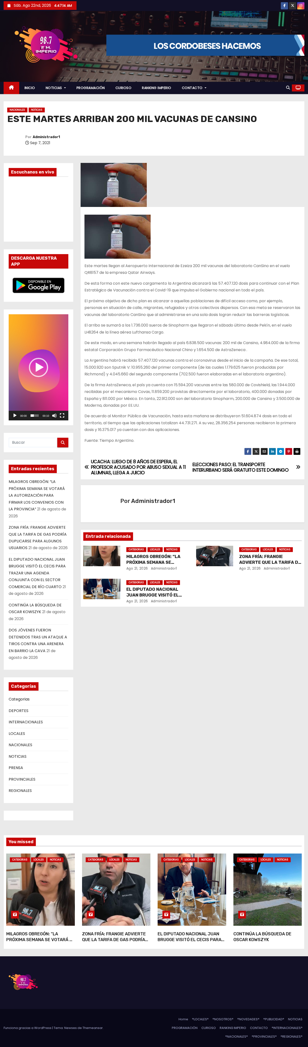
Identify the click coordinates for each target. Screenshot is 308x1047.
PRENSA (16, 768)
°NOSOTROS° (222, 1019)
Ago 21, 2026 (137, 568)
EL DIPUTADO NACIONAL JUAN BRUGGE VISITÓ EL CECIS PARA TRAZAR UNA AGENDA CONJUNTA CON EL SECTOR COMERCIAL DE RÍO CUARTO (37, 573)
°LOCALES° (200, 1019)
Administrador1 (46, 137)
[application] (38, 367)
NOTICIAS (54, 87)
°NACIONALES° (236, 1036)
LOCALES (17, 733)
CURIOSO (124, 87)
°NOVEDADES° (248, 1019)
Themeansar (93, 1028)
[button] (288, 87)
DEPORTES (18, 710)
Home (183, 1019)
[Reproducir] (15, 415)
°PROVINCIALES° (264, 1036)
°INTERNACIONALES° (287, 1028)
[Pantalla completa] (62, 415)
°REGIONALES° (291, 1036)
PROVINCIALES (22, 779)
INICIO (30, 87)
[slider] (35, 415)
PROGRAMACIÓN (91, 87)
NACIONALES (17, 110)
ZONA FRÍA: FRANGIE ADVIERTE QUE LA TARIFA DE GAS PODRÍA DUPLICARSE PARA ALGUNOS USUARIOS (114, 942)
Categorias (19, 699)
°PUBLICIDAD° (273, 1019)
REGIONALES (20, 790)
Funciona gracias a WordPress (28, 1028)
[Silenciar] (54, 415)
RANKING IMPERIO (156, 87)
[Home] (11, 88)
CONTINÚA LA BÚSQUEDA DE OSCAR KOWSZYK (262, 936)
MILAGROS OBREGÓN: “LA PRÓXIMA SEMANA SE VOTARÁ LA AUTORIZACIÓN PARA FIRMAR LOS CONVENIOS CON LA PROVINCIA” (37, 495)
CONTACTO (193, 87)
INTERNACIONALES (26, 722)
